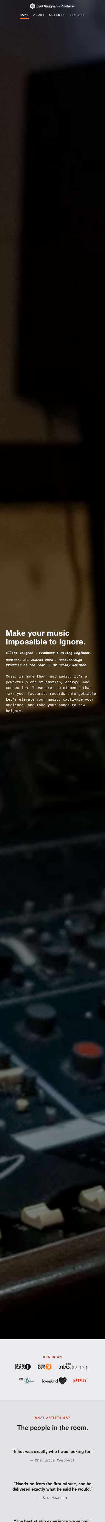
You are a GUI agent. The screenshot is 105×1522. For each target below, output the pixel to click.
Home (24, 15)
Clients (57, 15)
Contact (77, 15)
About (38, 15)
